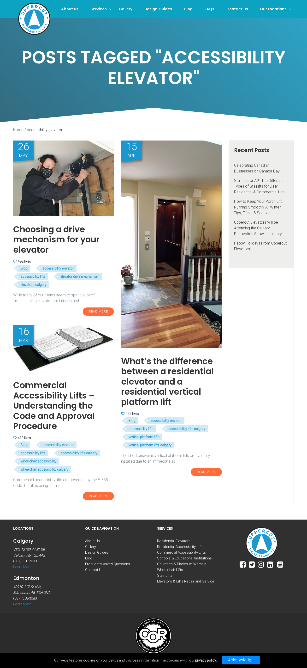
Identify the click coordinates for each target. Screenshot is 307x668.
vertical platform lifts (144, 437)
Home (18, 130)
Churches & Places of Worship (181, 564)
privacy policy (205, 660)
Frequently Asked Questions (107, 564)
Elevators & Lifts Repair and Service (185, 581)
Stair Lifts (164, 575)
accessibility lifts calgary (186, 429)
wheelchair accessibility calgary (44, 469)
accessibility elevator (58, 268)
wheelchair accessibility (38, 461)
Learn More (22, 567)
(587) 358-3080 (25, 561)
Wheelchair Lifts (170, 570)
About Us (69, 9)
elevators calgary (34, 285)
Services (98, 9)
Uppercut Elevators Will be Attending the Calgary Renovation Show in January (258, 228)
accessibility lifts (33, 276)
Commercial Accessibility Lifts (181, 552)
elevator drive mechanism (79, 276)
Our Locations (273, 9)
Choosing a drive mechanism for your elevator (56, 239)
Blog (188, 9)
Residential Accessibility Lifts (180, 547)
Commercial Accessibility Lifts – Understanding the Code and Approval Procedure (54, 405)
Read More (98, 311)
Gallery (125, 9)
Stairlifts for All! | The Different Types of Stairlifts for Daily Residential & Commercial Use (259, 186)
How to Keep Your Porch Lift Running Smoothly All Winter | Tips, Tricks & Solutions (258, 207)
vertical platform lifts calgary (150, 445)
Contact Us (237, 9)
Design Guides (158, 9)
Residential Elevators (173, 541)
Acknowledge (241, 660)
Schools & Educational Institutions (184, 558)
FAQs (209, 9)
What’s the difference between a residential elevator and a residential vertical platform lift (167, 381)
